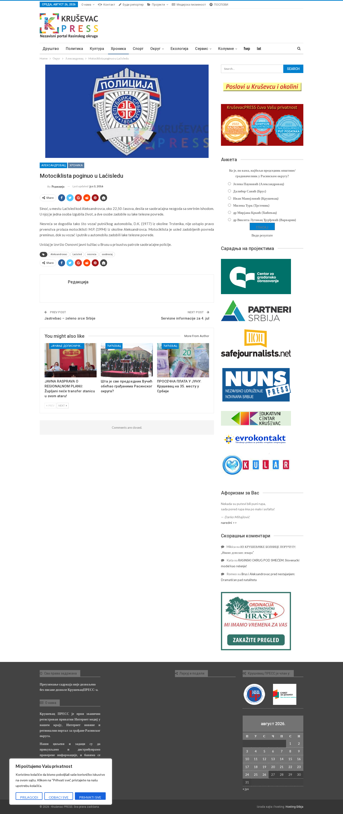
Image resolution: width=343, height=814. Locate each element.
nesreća (91, 254)
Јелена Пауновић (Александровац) (258, 184)
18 (256, 767)
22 (290, 767)
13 (273, 759)
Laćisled (77, 254)
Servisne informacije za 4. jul (185, 318)
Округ (155, 48)
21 (282, 767)
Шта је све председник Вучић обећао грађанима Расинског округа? (126, 386)
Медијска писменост (191, 4)
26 (264, 774)
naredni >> (229, 523)
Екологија (179, 48)
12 (264, 759)
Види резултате (262, 235)
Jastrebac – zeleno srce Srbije (69, 318)
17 (247, 767)
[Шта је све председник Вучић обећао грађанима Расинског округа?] (127, 360)
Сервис (201, 48)
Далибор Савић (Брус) (249, 191)
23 (299, 767)
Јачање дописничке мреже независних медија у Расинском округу (67, 346)
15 (290, 759)
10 (247, 759)
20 (273, 767)
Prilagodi (29, 797)
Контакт (109, 4)
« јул (245, 789)
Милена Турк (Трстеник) (251, 205)
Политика (74, 48)
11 (256, 759)
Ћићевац (114, 346)
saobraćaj (107, 254)
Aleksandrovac (59, 254)
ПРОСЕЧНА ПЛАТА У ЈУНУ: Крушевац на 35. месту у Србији (179, 386)
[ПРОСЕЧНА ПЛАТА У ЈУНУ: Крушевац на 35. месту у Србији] (183, 360)
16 (299, 759)
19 (264, 767)
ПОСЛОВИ (221, 4)
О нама (86, 4)
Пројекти (158, 4)
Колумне (226, 48)
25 (256, 774)
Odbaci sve (59, 797)
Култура (97, 48)
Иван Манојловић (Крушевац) (256, 198)
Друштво (50, 48)
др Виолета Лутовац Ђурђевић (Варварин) (264, 220)
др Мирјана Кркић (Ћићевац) (255, 213)
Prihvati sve (90, 797)
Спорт (138, 48)
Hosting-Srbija (294, 806)
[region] (60, 781)
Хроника (118, 48)
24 (247, 774)
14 (282, 759)
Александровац (53, 165)
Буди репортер (133, 4)
